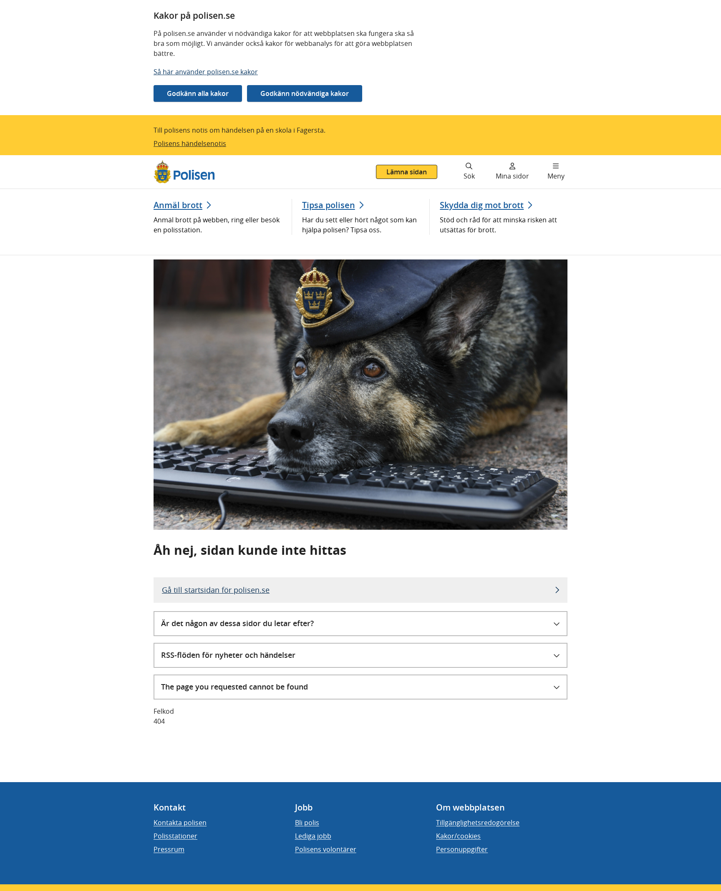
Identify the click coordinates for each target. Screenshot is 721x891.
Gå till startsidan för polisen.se (216, 590)
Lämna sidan (406, 171)
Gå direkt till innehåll (38, 160)
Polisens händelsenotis (190, 143)
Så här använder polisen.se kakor (206, 71)
